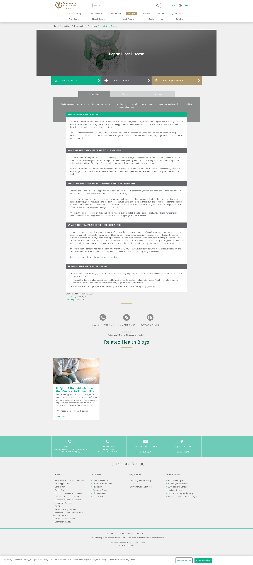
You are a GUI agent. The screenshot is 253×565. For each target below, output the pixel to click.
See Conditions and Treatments (68, 493)
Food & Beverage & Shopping (180, 493)
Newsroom (97, 487)
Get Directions (183, 452)
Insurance (146, 13)
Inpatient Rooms (175, 490)
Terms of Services (126, 533)
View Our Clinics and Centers (67, 496)
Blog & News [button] (134, 474)
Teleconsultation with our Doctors (69, 480)
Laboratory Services (63, 503)
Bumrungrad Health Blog (140, 480)
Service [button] (56, 474)
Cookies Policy (141, 533)
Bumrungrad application (178, 483)
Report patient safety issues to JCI (182, 496)
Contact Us (161, 13)
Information (94, 94)
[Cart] (180, 5)
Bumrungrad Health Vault (141, 487)
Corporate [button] (96, 474)
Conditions (92, 26)
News (132, 483)
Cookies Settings (184, 560)
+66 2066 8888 (179, 13)
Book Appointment (156, 19)
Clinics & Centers (98, 19)
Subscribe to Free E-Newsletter (68, 499)
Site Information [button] (174, 474)
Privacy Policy (111, 533)
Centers (158, 94)
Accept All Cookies (203, 560)
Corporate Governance (102, 490)
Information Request (101, 493)
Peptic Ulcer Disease (109, 26)
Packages (131, 13)
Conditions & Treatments (126, 19)
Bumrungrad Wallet (63, 522)
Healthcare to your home (65, 509)
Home (56, 26)
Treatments (126, 94)
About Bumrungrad (76, 13)
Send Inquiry (180, 19)
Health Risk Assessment (65, 518)
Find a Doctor (74, 19)
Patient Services (97, 13)
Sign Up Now (145, 452)
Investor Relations (100, 480)
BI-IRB (57, 506)
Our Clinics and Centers (177, 487)
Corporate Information (102, 483)
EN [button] (186, 5)
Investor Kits (98, 496)
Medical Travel (115, 13)
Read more (60, 416)
